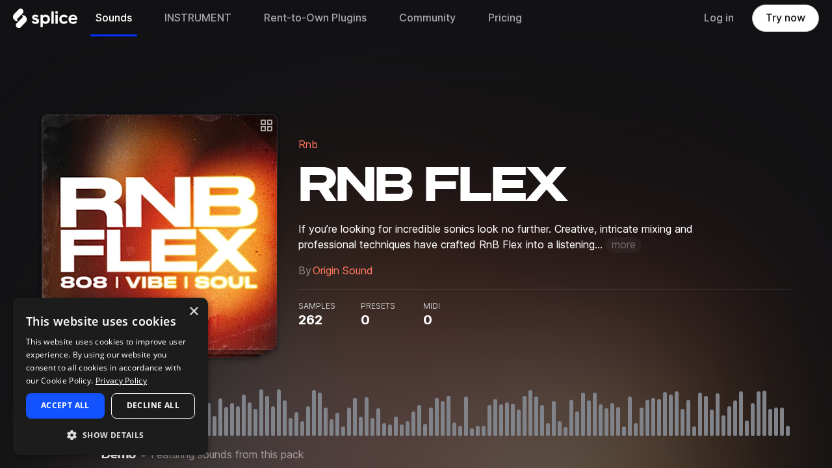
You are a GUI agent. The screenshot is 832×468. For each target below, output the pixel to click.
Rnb (308, 144)
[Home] (45, 21)
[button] (110, 434)
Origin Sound (343, 271)
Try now (785, 18)
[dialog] (110, 376)
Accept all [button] (65, 405)
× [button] (193, 312)
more (624, 245)
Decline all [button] (153, 405)
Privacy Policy (121, 380)
